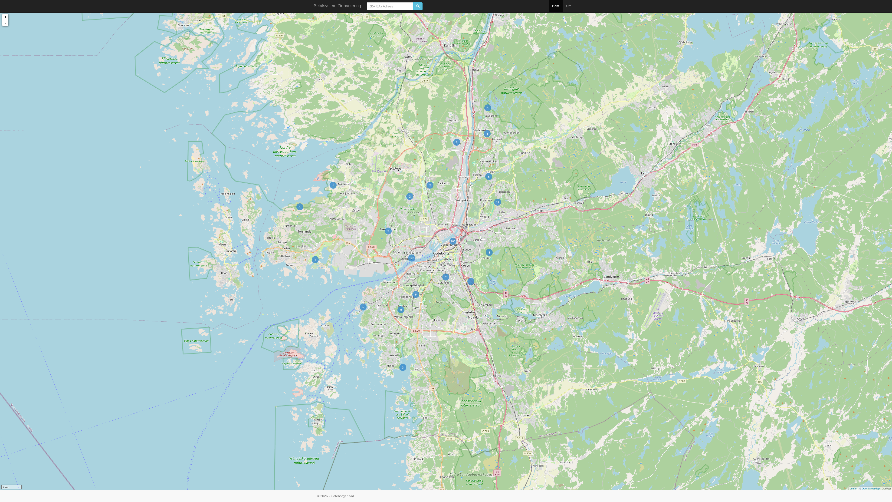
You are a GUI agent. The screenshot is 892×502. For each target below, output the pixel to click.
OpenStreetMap (871, 488)
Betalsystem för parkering (337, 5)
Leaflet (853, 488)
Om (568, 6)
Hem (555, 6)
